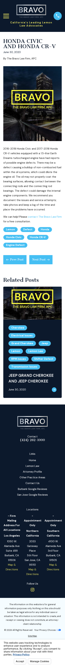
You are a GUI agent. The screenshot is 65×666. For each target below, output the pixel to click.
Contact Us (32, 483)
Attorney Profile (32, 471)
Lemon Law (32, 466)
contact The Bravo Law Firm (45, 217)
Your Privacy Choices (45, 630)
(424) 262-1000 (32, 440)
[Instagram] (32, 589)
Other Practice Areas (32, 477)
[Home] (31, 11)
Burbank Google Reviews (32, 489)
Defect (27, 229)
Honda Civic (13, 237)
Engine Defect (15, 245)
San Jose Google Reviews (32, 495)
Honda (45, 229)
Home (32, 460)
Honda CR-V (38, 237)
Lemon (10, 229)
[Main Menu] (6, 16)
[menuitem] (32, 636)
